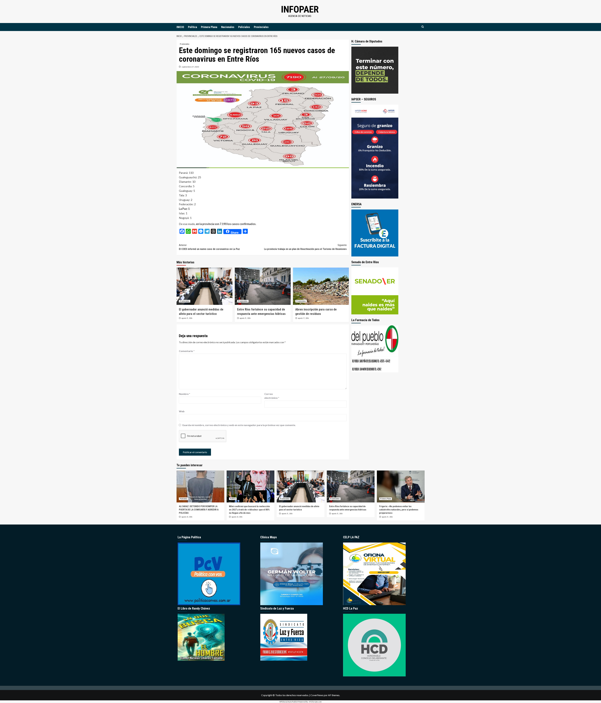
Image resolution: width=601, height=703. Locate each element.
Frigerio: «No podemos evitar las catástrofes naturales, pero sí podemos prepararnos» (398, 509)
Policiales (244, 27)
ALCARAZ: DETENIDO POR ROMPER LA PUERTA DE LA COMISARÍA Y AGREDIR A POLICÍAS (198, 509)
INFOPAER (300, 9)
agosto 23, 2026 (186, 517)
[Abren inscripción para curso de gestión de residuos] (321, 286)
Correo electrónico (271, 395)
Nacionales (227, 27)
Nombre (184, 393)
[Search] (423, 27)
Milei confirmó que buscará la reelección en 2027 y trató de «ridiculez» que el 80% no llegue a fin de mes (249, 509)
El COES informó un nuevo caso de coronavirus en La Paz (209, 247)
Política (192, 27)
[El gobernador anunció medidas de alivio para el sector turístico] (204, 286)
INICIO (180, 27)
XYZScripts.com (315, 702)
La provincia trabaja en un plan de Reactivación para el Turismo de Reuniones (305, 247)
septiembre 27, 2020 (190, 67)
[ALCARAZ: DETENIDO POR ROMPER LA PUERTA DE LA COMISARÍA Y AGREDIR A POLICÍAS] (200, 486)
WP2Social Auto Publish (288, 702)
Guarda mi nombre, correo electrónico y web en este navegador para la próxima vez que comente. (239, 425)
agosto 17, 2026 (303, 318)
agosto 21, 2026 (186, 318)
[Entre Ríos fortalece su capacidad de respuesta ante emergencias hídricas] (263, 286)
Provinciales (261, 27)
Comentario (187, 350)
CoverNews (317, 695)
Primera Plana (209, 27)
